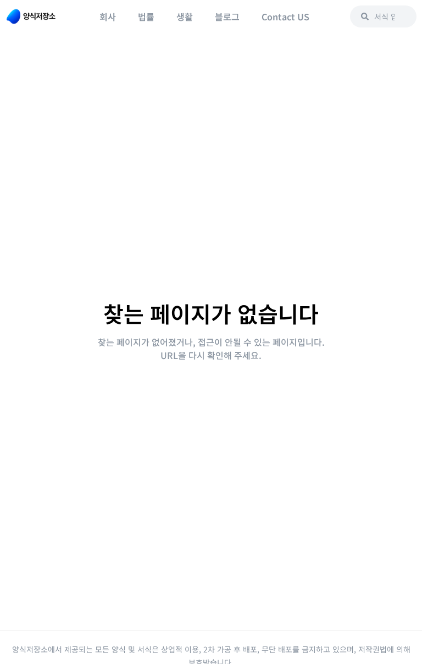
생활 (184, 16)
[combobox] (383, 16)
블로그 (227, 16)
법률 (146, 16)
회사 (107, 16)
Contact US (285, 16)
